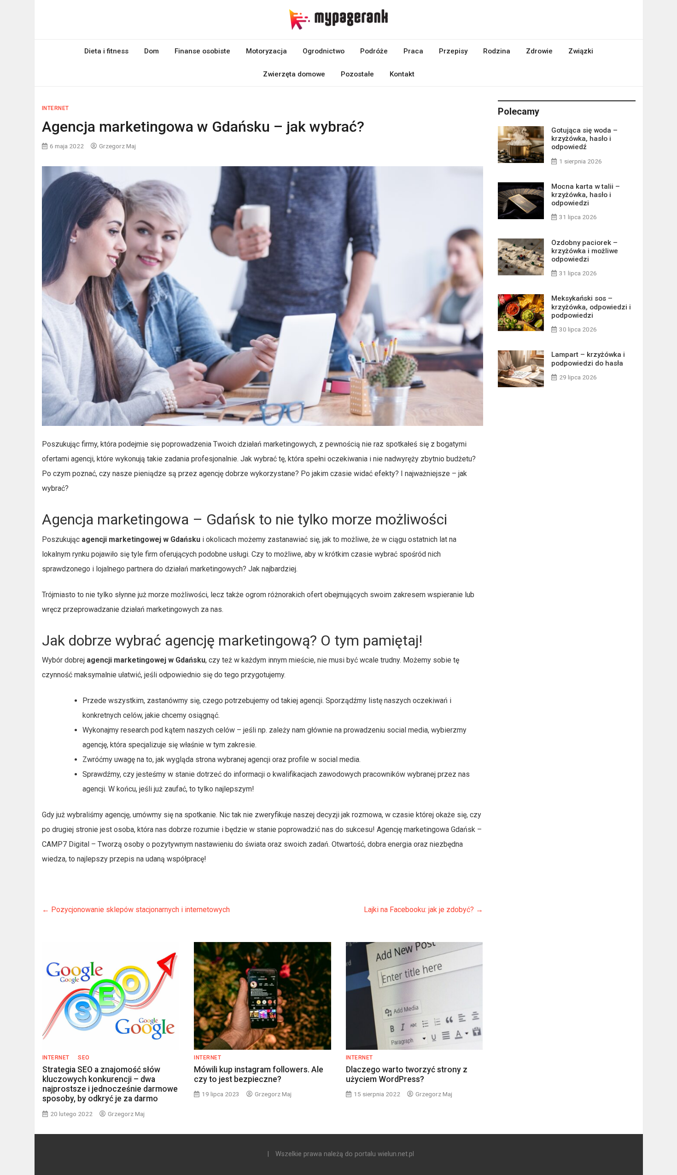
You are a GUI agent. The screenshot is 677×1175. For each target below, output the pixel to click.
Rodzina (496, 51)
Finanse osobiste (202, 51)
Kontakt (402, 74)
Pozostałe (357, 74)
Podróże (374, 51)
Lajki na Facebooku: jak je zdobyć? (423, 909)
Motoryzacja (266, 51)
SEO (84, 1057)
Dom (151, 51)
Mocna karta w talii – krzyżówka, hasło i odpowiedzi (585, 194)
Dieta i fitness (106, 51)
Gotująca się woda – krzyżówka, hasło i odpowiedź (584, 138)
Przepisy (453, 51)
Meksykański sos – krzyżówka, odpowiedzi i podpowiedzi (591, 306)
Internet (55, 108)
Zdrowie (539, 51)
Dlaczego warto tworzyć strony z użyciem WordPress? (406, 1074)
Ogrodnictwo (323, 51)
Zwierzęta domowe (294, 74)
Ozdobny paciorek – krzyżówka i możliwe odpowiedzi (584, 250)
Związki (580, 51)
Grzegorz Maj (117, 146)
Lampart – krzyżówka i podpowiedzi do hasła (588, 358)
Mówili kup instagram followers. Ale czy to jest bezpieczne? (258, 1074)
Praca (413, 51)
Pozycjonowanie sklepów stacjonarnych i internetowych (136, 909)
